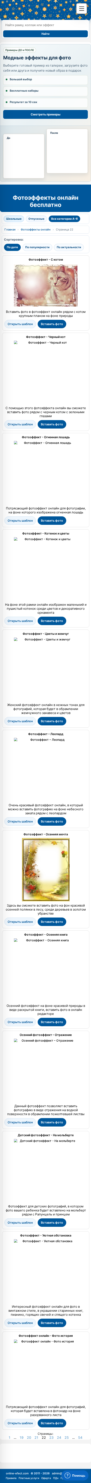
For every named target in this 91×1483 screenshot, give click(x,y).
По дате (12, 247)
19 (21, 1437)
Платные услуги (29, 1478)
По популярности (37, 247)
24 (59, 1437)
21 (36, 1437)
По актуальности (69, 247)
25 (67, 1437)
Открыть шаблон (20, 324)
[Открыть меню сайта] (81, 8)
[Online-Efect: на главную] (36, 9)
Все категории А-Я (64, 218)
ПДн (55, 1478)
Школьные (14, 218)
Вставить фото (52, 324)
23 (51, 1437)
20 (29, 1437)
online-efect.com (17, 1473)
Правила (11, 1478)
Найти (45, 33)
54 (80, 1437)
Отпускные (36, 218)
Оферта (46, 1478)
